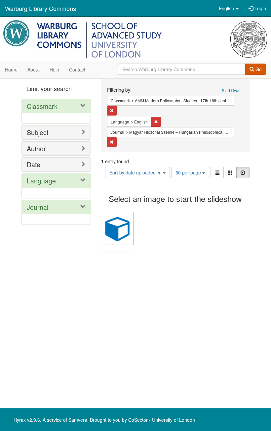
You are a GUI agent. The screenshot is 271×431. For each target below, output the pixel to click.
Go (258, 69)
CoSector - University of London (161, 419)
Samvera (77, 419)
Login (259, 8)
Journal (37, 207)
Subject (37, 132)
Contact (77, 69)
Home (11, 69)
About (33, 69)
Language (41, 180)
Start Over (231, 90)
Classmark (42, 106)
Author (36, 148)
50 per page (188, 172)
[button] (229, 8)
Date (33, 164)
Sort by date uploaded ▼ (136, 172)
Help (54, 69)
